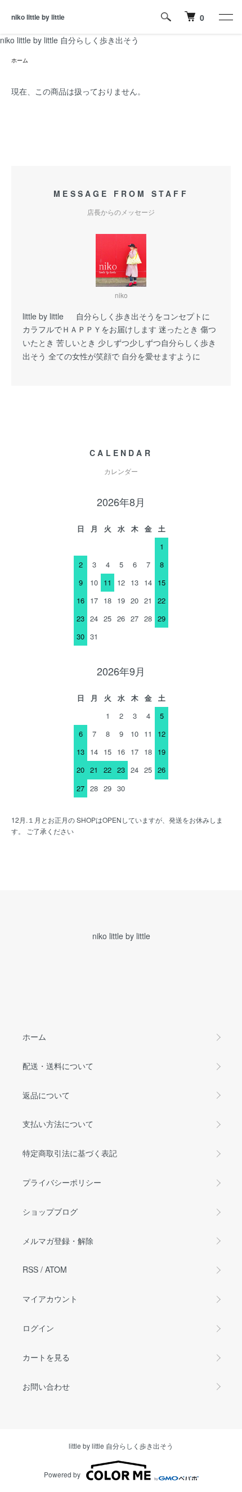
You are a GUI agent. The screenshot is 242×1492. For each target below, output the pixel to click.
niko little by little (38, 17)
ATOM (56, 1269)
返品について (46, 1095)
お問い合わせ (46, 1386)
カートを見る (46, 1357)
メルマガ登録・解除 (58, 1240)
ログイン (38, 1327)
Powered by (62, 1474)
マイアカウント (50, 1298)
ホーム (19, 60)
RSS (30, 1269)
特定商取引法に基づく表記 (70, 1153)
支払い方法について (58, 1123)
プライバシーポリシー (62, 1182)
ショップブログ (50, 1211)
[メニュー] (225, 17)
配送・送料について (58, 1065)
